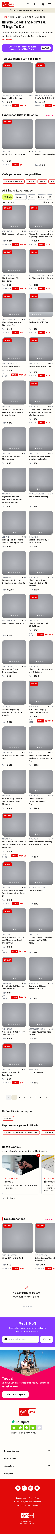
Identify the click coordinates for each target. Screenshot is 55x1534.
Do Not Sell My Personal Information (27, 1502)
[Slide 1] (11, 226)
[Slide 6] (19, 270)
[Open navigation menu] (49, 4)
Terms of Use (21, 1498)
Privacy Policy (34, 1498)
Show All (49, 1219)
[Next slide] (52, 10)
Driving (31, 181)
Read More (7, 40)
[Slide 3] (15, 226)
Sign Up (46, 1339)
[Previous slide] (3, 10)
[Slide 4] (17, 226)
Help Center (7, 1198)
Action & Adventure (13, 181)
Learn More (41, 10)
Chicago (8, 1118)
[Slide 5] (17, 270)
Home (4, 17)
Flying (42, 181)
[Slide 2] (13, 226)
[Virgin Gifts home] (8, 4)
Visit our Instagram (15, 1394)
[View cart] (43, 4)
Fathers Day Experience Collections (20, 1132)
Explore (49, 115)
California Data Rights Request (27, 1505)
